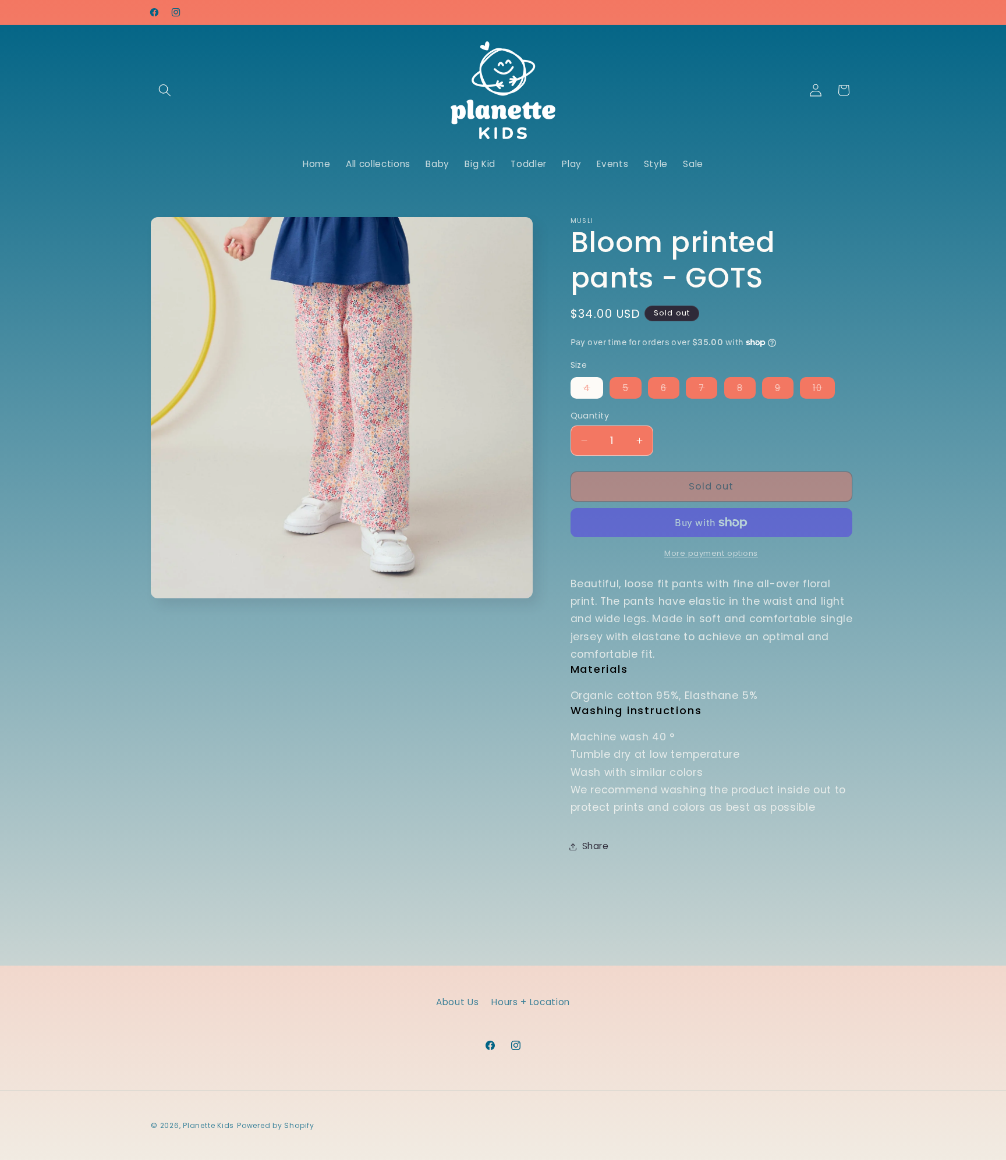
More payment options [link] (711, 553)
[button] (165, 90)
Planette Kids (208, 1125)
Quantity (590, 415)
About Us (457, 1002)
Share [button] (595, 846)
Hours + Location (530, 1002)
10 (824, 390)
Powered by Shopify (275, 1125)
